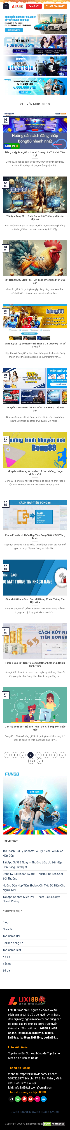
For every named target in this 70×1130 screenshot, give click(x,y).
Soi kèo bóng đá (13, 943)
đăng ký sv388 (30, 1112)
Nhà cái (7, 929)
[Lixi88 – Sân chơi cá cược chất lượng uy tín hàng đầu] (17, 6)
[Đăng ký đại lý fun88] (35, 24)
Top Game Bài (11, 936)
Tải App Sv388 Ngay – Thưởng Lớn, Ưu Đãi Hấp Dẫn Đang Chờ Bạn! (32, 865)
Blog (5, 922)
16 (31, 761)
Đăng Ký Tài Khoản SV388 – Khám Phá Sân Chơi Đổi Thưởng (33, 876)
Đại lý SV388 (50, 1112)
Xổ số (6, 956)
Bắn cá (7, 963)
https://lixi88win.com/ (33, 1074)
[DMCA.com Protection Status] (54, 1123)
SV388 (15, 1112)
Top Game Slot (12, 950)
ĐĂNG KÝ (34, 6)
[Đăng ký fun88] (35, 802)
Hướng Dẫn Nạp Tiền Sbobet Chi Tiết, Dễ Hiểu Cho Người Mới (34, 888)
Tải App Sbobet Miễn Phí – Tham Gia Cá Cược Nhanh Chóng (31, 899)
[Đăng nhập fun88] (35, 86)
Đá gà (6, 970)
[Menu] (6, 6)
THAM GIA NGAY (55, 6)
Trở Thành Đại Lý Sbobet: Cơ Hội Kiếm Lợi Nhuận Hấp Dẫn (33, 853)
